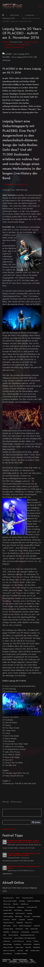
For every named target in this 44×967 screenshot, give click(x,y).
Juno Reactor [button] (7, 953)
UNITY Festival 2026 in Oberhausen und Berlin (24, 867)
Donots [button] (28, 941)
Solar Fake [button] (34, 929)
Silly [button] (26, 950)
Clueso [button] (36, 941)
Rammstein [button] (20, 907)
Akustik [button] (28, 947)
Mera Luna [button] (6, 904)
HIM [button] (26, 929)
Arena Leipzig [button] (8, 916)
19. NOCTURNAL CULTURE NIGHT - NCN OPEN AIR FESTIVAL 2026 (24, 854)
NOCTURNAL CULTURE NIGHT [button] (25, 938)
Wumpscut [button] (15, 932)
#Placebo (5, 802)
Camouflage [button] (36, 916)
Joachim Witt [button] (7, 910)
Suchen (37, 822)
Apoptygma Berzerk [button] (27, 935)
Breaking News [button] (8, 898)
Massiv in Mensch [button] (9, 950)
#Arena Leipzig (16, 802)
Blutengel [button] (18, 916)
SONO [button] (14, 920)
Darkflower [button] (24, 904)
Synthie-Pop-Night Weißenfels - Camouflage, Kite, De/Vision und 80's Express (23, 841)
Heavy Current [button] (8, 947)
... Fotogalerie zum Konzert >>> (14, 184)
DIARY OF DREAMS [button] (33, 901)
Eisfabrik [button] (37, 944)
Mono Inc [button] (28, 923)
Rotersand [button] (28, 910)
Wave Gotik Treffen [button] (10, 901)
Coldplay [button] (22, 920)
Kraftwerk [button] (6, 941)
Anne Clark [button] (19, 947)
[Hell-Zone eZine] (12, 6)
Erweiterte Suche (8, 829)
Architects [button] (17, 944)
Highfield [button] (19, 923)
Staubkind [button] (36, 947)
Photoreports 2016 (16, 42)
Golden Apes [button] (35, 950)
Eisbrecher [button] (19, 929)
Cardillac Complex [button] (21, 953)
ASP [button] (4, 935)
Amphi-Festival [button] (8, 913)
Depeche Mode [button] (27, 898)
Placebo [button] (15, 904)
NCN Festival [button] (20, 913)
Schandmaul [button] (25, 932)
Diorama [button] (27, 916)
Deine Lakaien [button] (13, 935)
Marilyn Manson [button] (8, 923)
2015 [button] (15, 926)
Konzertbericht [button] (32, 907)
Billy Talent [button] (7, 926)
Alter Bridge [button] (7, 944)
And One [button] (6, 920)
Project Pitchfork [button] (9, 907)
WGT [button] (18, 898)
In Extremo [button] (35, 932)
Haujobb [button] (37, 926)
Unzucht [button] (20, 950)
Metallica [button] (6, 932)
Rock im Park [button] (7, 938)
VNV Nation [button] (18, 910)
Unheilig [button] (22, 901)
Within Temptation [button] (25, 926)
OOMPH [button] (30, 920)
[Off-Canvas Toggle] (39, 6)
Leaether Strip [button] (8, 929)
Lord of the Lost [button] (18, 941)
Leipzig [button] (29, 913)
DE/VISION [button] (27, 944)
